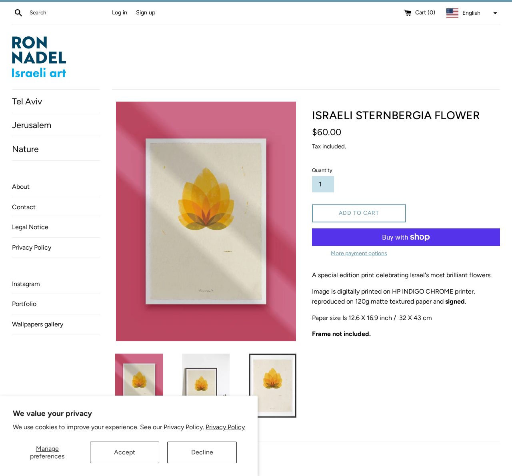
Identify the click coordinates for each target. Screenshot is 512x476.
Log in (119, 12)
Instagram (26, 284)
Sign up (146, 12)
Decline (202, 452)
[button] (471, 13)
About (21, 186)
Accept (124, 452)
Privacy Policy (225, 427)
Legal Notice (30, 227)
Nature (25, 149)
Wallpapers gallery (37, 324)
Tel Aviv (27, 101)
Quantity (322, 170)
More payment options (359, 253)
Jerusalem (31, 125)
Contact (24, 207)
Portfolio (24, 304)
